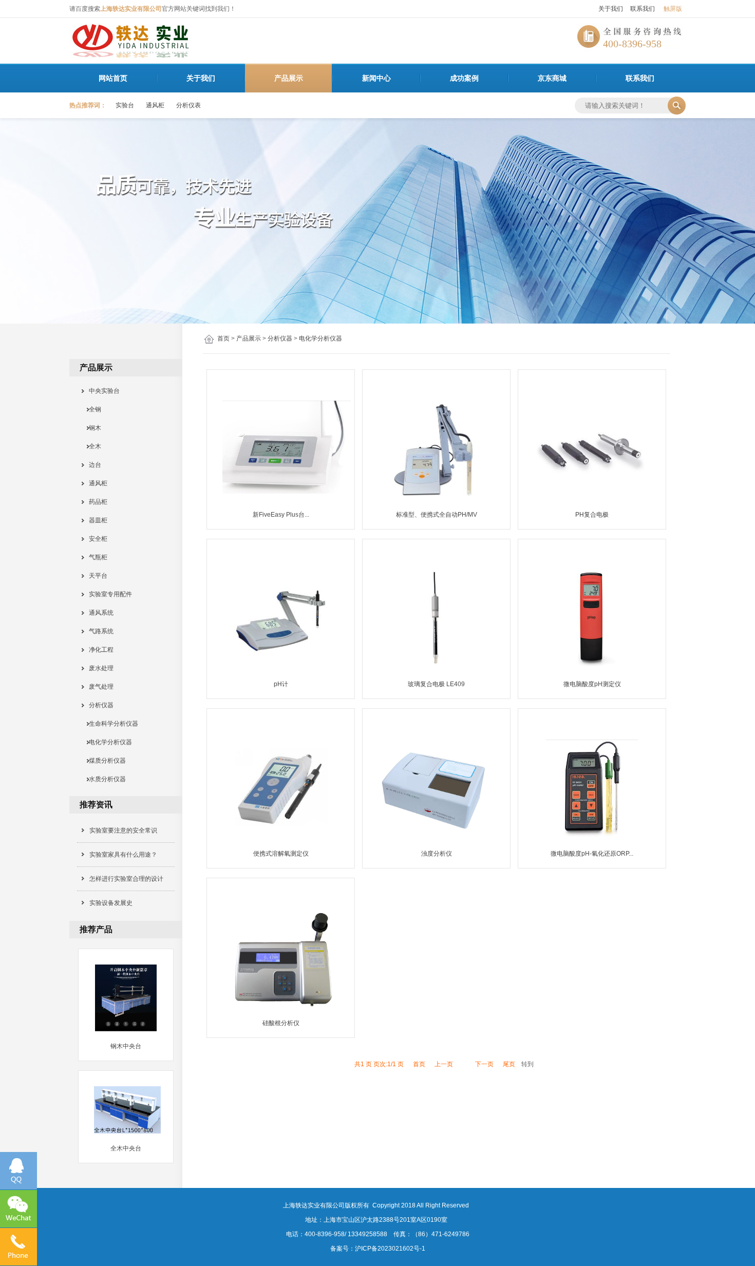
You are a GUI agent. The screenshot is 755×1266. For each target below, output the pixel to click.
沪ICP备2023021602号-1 (390, 1248)
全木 (92, 446)
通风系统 (98, 612)
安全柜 (95, 538)
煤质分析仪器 (104, 760)
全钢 (92, 409)
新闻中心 (376, 78)
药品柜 (95, 501)
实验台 (125, 105)
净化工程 (98, 649)
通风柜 (155, 105)
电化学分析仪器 (320, 338)
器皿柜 (95, 520)
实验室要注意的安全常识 (123, 830)
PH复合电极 (592, 514)
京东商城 (552, 78)
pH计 (281, 684)
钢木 (92, 427)
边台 (92, 464)
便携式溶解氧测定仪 (281, 853)
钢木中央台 (125, 1046)
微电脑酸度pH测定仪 (592, 684)
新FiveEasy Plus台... (281, 514)
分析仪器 (280, 338)
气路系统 (98, 631)
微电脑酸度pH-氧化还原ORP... (592, 853)
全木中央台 (125, 1148)
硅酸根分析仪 (280, 1023)
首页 (223, 338)
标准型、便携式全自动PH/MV (436, 514)
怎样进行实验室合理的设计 (126, 878)
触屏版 (673, 8)
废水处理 (98, 668)
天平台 (95, 575)
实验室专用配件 (107, 594)
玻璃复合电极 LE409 (436, 684)
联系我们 (642, 8)
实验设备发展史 (111, 902)
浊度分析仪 (436, 853)
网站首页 (113, 78)
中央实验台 (101, 390)
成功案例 (464, 78)
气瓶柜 (95, 557)
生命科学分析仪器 (110, 723)
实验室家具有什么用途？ (123, 854)
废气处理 (98, 686)
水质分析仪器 (104, 779)
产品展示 (288, 78)
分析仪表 (188, 105)
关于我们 (610, 8)
